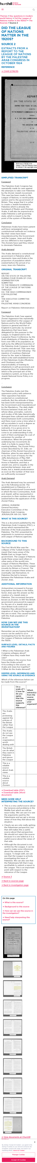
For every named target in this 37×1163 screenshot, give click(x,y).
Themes (3, 16)
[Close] (35, 1142)
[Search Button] (34, 10)
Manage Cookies (18, 1154)
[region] (18, 1151)
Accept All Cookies (18, 1160)
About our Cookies (18, 1150)
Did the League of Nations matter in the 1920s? (15, 19)
